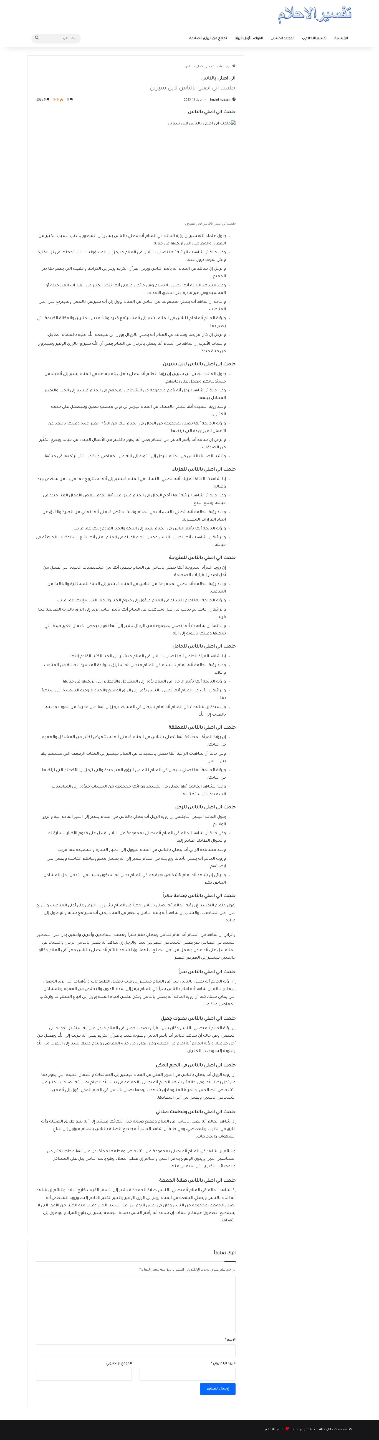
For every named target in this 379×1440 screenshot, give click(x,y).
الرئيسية (341, 39)
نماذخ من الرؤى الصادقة (208, 39)
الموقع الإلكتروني (119, 1364)
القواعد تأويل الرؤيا (249, 39)
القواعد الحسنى (282, 39)
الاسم (230, 1340)
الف (213, 67)
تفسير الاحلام (316, 39)
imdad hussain (220, 100)
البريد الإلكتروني (223, 1364)
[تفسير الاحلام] (315, 15)
